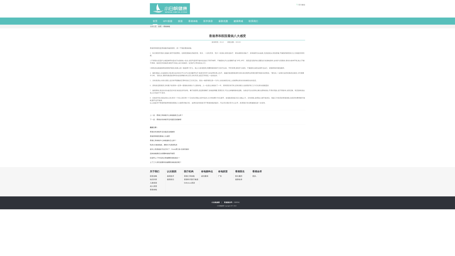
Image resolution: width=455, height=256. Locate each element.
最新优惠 (223, 21)
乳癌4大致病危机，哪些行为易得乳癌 (163, 145)
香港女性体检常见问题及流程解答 (169, 119)
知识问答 (153, 179)
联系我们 (253, 21)
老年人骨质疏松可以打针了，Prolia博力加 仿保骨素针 (169, 149)
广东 (220, 176)
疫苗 (180, 21)
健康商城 (238, 21)
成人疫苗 (153, 186)
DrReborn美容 (189, 183)
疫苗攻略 (153, 176)
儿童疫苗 (153, 183)
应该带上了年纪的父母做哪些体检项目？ (165, 158)
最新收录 (238, 179)
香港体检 (193, 21)
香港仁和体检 (189, 176)
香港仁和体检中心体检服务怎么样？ (170, 115)
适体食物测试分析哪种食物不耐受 (162, 153)
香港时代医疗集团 (191, 179)
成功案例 (204, 176)
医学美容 (208, 21)
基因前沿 (170, 179)
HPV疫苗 (167, 21)
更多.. (254, 176)
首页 (155, 21)
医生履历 (238, 176)
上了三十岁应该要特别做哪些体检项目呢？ (165, 162)
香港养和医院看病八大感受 (160, 136)
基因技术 (170, 176)
